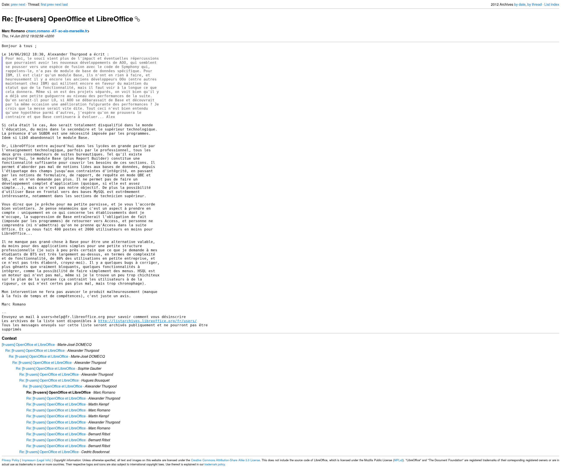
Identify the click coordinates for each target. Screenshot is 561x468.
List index (551, 4)
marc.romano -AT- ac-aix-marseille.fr (57, 30)
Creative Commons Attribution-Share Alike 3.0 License (225, 460)
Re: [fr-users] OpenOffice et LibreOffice (67, 18)
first (43, 4)
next (22, 4)
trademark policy (214, 464)
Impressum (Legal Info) (36, 460)
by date (519, 4)
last (65, 4)
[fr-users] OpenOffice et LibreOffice (28, 344)
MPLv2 (398, 460)
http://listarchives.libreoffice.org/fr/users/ (147, 321)
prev (14, 4)
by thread (534, 4)
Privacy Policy (10, 460)
